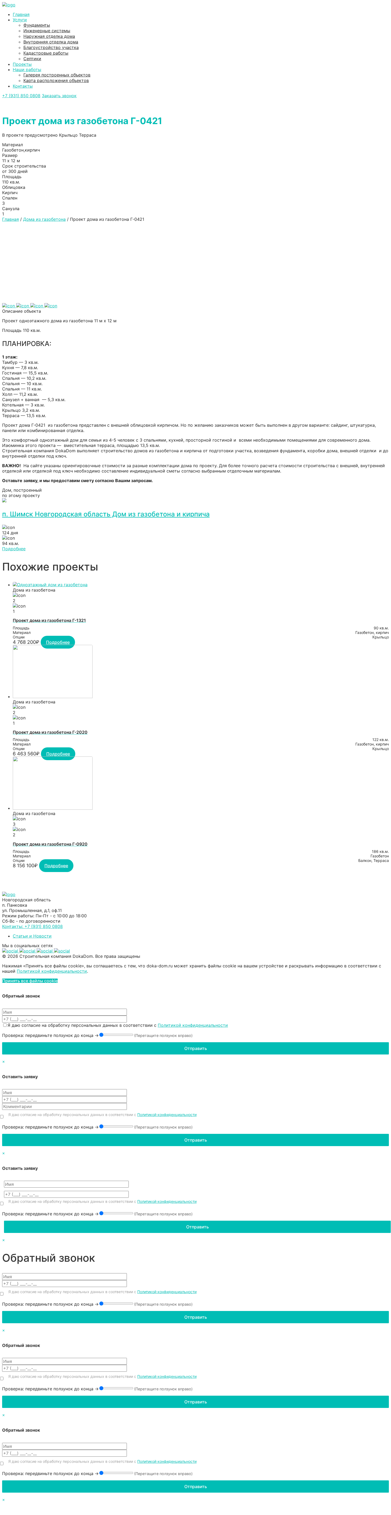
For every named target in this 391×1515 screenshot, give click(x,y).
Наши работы (27, 69)
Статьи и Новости (32, 936)
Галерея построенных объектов (56, 75)
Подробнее (14, 548)
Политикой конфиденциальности (52, 971)
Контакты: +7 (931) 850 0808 (32, 926)
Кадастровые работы (45, 53)
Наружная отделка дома (49, 36)
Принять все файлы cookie (30, 981)
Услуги (20, 19)
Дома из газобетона (44, 219)
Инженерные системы (46, 30)
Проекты (22, 64)
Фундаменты (36, 25)
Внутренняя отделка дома (50, 41)
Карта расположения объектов (56, 80)
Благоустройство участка (51, 47)
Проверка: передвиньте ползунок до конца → (50, 1035)
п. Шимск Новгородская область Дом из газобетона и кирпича (106, 514)
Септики (32, 58)
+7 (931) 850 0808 (21, 95)
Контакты (23, 86)
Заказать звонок (59, 95)
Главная (21, 14)
